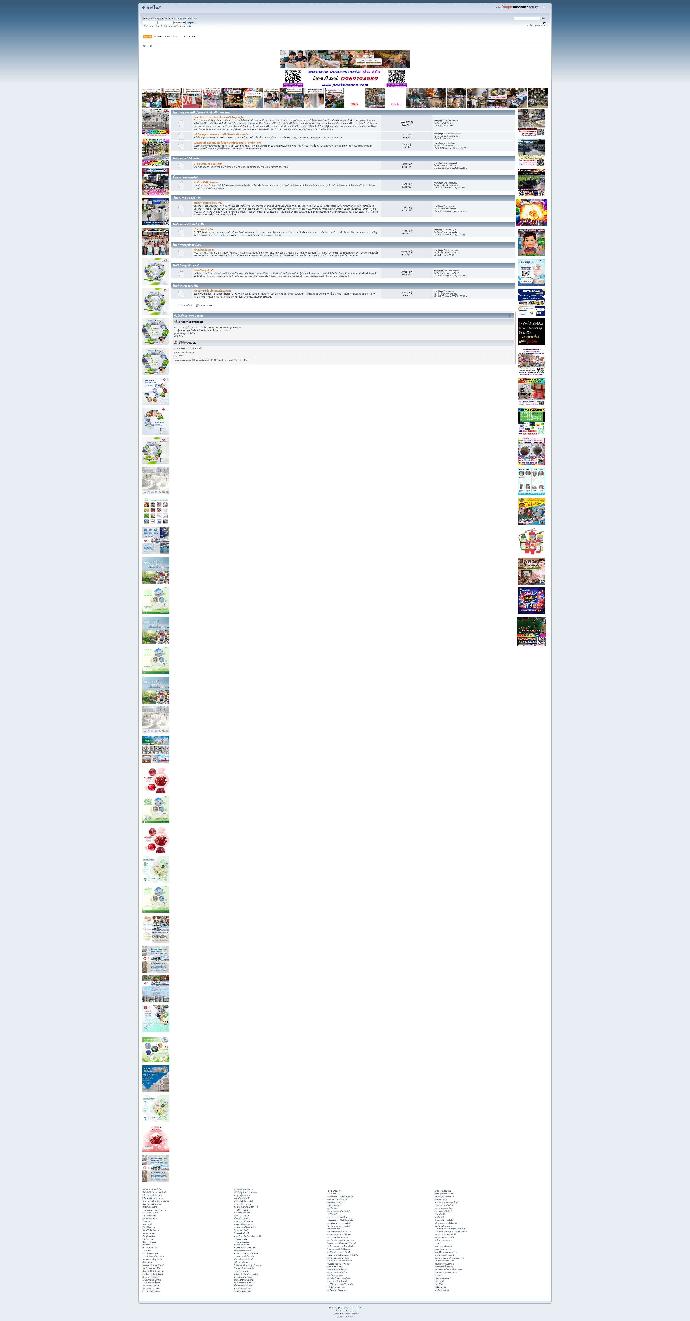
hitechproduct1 (454, 250)
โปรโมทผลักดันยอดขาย (444, 1226)
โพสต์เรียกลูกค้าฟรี (203, 270)
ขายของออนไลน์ (241, 1271)
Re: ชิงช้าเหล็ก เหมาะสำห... (448, 185)
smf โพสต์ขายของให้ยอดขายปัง (340, 1240)
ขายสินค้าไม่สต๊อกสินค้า (337, 1200)
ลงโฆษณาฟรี (440, 1287)
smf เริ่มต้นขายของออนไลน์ (338, 1223)
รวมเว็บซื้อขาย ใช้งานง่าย (153, 1256)
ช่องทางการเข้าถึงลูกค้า (152, 1204)
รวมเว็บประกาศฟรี (150, 1213)
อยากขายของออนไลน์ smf (338, 1217)
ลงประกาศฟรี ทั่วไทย (151, 1283)
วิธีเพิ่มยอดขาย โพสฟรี (336, 1287)
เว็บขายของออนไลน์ (335, 1229)
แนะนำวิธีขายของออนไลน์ (208, 203)
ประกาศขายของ (149, 1242)
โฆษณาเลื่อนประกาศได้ (244, 1268)
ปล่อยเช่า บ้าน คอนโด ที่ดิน (153, 1265)
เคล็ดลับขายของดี (241, 1198)
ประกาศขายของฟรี (443, 1278)
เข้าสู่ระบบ (178, 19)
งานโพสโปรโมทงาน (242, 1204)
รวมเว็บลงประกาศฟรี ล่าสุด (154, 1210)
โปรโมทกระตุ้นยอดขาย (444, 1255)
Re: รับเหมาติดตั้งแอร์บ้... (447, 209)
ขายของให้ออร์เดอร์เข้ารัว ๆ (338, 1264)
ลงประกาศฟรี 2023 (150, 1289)
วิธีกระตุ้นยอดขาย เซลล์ (445, 1194)
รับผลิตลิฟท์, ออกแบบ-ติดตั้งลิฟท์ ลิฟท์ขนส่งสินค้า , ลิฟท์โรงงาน (227, 143)
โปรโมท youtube (241, 1242)
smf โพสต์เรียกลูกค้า (336, 1267)
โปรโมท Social (240, 1239)
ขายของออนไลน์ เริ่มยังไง (244, 1283)
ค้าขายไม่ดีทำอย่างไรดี (243, 1201)
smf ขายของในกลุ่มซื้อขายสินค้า (340, 1246)
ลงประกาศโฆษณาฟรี (151, 1286)
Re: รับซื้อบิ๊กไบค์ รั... (445, 123)
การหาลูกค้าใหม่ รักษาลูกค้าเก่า (155, 1201)
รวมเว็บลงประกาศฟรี (151, 1291)
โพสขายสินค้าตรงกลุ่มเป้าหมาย (247, 1265)
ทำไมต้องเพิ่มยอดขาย (443, 1240)
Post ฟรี (438, 1275)
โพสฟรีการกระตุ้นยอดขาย (446, 1252)
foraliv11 (451, 206)
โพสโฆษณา (147, 1239)
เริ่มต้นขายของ (441, 1200)
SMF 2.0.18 (333, 1308)
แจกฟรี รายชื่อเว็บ (241, 1245)
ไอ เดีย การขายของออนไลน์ (338, 1226)
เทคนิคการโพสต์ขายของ (337, 1237)
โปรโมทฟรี (439, 1217)
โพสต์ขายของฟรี (149, 1216)
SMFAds (339, 1311)
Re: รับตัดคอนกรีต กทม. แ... (448, 253)
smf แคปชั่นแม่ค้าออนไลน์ (338, 1258)
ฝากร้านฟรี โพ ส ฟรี (150, 1277)
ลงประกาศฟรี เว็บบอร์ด (244, 1256)
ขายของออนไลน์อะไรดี (444, 1205)
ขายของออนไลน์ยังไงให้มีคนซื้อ (340, 1197)
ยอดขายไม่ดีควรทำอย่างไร (446, 1234)
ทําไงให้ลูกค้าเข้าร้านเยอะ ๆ (245, 1192)
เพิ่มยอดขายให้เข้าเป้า (444, 1211)
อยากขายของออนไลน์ (243, 1277)
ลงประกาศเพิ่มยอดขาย (444, 1264)
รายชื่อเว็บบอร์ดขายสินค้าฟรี (246, 1253)
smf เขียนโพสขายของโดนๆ (338, 1278)
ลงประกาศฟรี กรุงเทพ (151, 1280)
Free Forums (351, 1311)
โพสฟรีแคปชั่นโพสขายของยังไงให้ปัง (342, 1255)
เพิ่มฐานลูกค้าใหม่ (149, 1207)
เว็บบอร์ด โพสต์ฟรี (242, 1218)
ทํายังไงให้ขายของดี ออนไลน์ (154, 1192)
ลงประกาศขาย (148, 1233)
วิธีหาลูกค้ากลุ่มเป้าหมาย (152, 1198)
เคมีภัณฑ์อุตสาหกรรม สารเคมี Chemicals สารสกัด (221, 134)
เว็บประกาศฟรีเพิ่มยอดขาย (446, 1272)
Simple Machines (358, 1308)
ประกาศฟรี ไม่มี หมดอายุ (152, 1271)
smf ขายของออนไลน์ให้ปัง (208, 164)
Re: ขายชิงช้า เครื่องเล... (447, 165)
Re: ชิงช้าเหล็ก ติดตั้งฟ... (447, 294)
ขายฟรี (438, 1243)
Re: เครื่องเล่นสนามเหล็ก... (448, 232)
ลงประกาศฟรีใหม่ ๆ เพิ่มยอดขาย (448, 1269)
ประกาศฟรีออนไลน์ (242, 1213)
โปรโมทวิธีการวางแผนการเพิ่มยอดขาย (451, 1232)
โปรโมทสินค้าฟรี (241, 1233)
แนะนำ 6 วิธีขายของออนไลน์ (246, 1274)
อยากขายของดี (333, 1194)
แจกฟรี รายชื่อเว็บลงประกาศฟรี (247, 1236)
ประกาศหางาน (148, 1245)
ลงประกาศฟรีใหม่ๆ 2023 (244, 1227)
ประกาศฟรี (147, 1224)
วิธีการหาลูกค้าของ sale (152, 1195)
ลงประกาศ (146, 1251)
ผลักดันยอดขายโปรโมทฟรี (446, 1223)
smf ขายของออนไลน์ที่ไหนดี (339, 1234)
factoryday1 (453, 121)
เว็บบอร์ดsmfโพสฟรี (242, 1251)
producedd (452, 143)
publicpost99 (453, 271)
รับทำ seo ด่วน (333, 1205)
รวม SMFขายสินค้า (242, 1210)
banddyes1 (452, 163)
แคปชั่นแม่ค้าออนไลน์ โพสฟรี (339, 1261)
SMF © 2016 (344, 1308)
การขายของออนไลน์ (242, 1289)
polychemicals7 (454, 133)
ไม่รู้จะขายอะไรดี (334, 1191)
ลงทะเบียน (192, 19)
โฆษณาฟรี (147, 1221)
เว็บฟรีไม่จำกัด (148, 1227)
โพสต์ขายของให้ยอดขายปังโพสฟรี (341, 1243)
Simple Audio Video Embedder (346, 1314)
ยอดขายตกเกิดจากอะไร (444, 1237)
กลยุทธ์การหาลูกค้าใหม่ (152, 1189)
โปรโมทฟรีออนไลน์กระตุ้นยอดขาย (449, 1258)
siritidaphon (178, 355)
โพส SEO (439, 1284)
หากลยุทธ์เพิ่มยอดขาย (243, 1189)
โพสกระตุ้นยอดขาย (443, 1191)
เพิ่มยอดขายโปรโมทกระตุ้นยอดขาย (212, 290)
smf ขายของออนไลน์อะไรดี (338, 1211)
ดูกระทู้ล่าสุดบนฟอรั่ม (184, 333)
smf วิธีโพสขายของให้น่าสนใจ (340, 1284)
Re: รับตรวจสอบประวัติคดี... (449, 273)
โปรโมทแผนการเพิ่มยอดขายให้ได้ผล (450, 1229)
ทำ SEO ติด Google (150, 1230)
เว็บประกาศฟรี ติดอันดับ (152, 1274)
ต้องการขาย (147, 1262)
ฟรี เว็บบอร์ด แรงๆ (242, 1262)
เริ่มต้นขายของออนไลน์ (243, 1280)
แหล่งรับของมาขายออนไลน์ (446, 1202)
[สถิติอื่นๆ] (178, 336)
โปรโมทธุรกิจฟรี (241, 1230)
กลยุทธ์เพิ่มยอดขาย (242, 1195)
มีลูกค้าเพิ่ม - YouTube (444, 1220)
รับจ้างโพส (151, 7)
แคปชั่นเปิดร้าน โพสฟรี (337, 1281)
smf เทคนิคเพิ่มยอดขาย (337, 1290)
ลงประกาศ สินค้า (241, 1216)
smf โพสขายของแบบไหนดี (338, 1252)
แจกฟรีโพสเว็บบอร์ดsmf (244, 1248)
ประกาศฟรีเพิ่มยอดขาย (444, 1261)
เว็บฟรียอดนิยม (148, 1236)
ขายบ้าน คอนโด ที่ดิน (151, 1268)
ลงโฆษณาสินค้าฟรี (150, 1218)
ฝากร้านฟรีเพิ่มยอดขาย (206, 182)
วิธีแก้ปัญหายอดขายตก (444, 1197)
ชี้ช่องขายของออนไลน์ (243, 1286)
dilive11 (237, 327)
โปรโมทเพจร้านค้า (442, 1290)
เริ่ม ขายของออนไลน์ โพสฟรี (339, 1232)
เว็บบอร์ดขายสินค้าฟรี (243, 1259)
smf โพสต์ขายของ (335, 1275)
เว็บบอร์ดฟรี (440, 1214)
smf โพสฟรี (332, 1208)
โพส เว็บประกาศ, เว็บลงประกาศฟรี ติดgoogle (218, 117)
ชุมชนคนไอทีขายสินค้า (243, 1224)
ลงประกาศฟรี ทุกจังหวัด (152, 1259)
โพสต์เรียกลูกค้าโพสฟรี (337, 1269)
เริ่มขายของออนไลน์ (335, 1202)
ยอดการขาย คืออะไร (443, 1246)
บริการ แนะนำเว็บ (203, 229)
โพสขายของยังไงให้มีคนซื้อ (338, 1249)
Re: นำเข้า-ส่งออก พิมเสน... (448, 136)
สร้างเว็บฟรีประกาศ (204, 249)
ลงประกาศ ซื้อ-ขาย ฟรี (243, 1221)
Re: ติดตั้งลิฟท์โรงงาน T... (447, 146)
